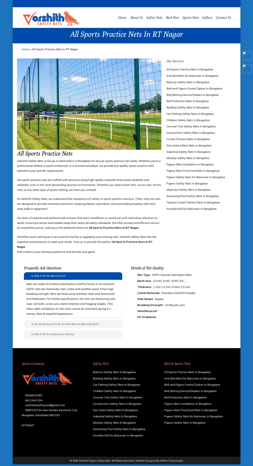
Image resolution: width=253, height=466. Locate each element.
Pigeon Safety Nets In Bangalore (187, 183)
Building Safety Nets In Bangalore (187, 107)
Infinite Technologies (171, 460)
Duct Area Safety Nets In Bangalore (189, 145)
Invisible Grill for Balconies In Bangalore (191, 208)
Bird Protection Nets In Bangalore (187, 101)
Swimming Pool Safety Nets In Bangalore (192, 196)
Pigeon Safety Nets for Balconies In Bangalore (195, 177)
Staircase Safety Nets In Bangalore (188, 189)
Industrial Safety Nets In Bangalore (188, 151)
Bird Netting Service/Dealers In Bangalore (192, 95)
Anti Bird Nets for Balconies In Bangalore (192, 75)
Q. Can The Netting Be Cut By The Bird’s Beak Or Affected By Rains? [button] (65, 324)
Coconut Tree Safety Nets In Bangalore (191, 126)
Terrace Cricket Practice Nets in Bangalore (193, 202)
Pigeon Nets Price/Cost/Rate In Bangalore (192, 170)
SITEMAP (28, 425)
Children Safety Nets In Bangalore (188, 120)
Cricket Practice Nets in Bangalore (188, 139)
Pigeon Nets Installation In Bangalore (190, 164)
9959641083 (33, 395)
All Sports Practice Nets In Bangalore (189, 69)
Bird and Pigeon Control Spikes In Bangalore (194, 88)
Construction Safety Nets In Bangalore (190, 132)
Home (25, 49)
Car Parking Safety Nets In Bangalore (190, 113)
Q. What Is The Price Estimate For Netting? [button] (52, 334)
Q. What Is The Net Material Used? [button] (48, 275)
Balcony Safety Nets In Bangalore (187, 82)
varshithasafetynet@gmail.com (44, 405)
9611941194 (33, 400)
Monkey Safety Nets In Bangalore (187, 158)
